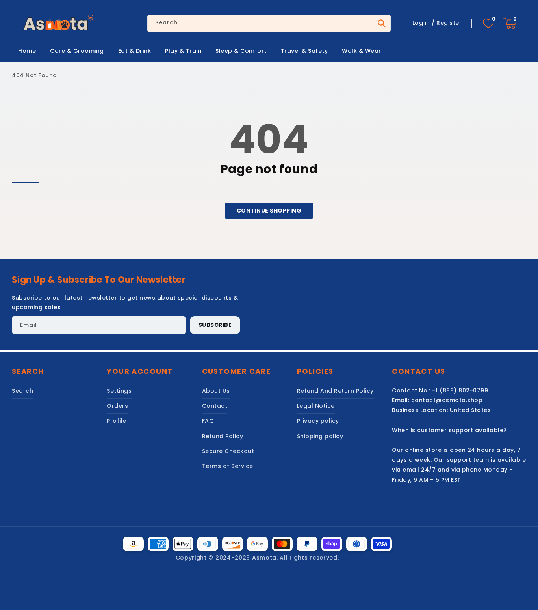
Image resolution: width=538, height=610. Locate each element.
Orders (117, 406)
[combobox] (269, 23)
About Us (216, 391)
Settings (119, 391)
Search (381, 23)
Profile (116, 421)
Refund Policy (222, 436)
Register (449, 23)
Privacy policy (318, 421)
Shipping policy (320, 436)
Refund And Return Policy (335, 391)
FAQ (208, 421)
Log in (421, 23)
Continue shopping (269, 211)
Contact (215, 406)
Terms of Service (227, 466)
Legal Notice (316, 406)
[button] (509, 23)
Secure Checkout (228, 451)
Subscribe (215, 325)
